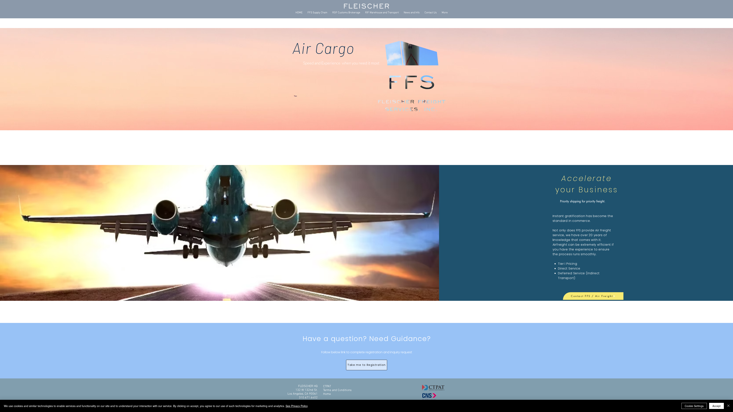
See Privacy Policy (297, 406)
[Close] (728, 406)
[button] (317, 13)
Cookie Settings (694, 406)
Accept (716, 406)
